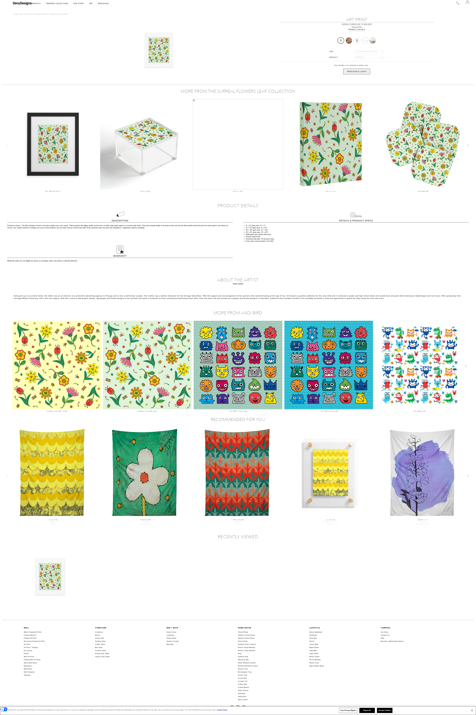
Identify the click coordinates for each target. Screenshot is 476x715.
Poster (26, 653)
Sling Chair (99, 638)
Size (331, 51)
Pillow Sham (171, 638)
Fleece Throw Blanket (246, 647)
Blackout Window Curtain (248, 666)
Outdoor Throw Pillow (246, 635)
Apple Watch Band (316, 666)
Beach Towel (314, 657)
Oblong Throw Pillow (246, 638)
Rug (239, 653)
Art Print (27, 644)
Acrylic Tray (242, 675)
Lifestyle (314, 628)
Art (91, 3)
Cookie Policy (222, 710)
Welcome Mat (243, 660)
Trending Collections (57, 3)
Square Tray (243, 669)
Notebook (313, 635)
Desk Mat (313, 638)
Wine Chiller (243, 700)
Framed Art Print (30, 638)
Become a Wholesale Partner (392, 641)
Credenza (99, 632)
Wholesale (103, 3)
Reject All (367, 710)
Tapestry (27, 675)
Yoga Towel (313, 653)
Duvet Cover (171, 632)
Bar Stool (99, 647)
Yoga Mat (313, 650)
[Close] (472, 710)
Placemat (241, 693)
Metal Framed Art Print (32, 632)
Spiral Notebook (315, 632)
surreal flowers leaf (351, 24)
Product (333, 57)
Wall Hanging (29, 672)
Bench (97, 635)
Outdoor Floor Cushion (247, 644)
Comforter (170, 635)
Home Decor (244, 628)
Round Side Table (102, 653)
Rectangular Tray (245, 672)
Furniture (100, 628)
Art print (28, 14)
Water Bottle (314, 647)
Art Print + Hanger (31, 647)
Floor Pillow (242, 641)
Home (16, 14)
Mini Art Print (29, 657)
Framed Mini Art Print (32, 660)
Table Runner (243, 690)
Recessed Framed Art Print (34, 641)
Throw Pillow (243, 632)
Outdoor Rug (243, 657)
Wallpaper (28, 666)
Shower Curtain (173, 641)
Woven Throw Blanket (246, 650)
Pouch (311, 641)
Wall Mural (28, 669)
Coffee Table (100, 644)
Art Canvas (28, 650)
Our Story (78, 3)
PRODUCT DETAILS (356, 29)
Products (36, 3)
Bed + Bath (172, 628)
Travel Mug (313, 644)
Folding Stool (100, 641)
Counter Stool (100, 650)
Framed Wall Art (30, 635)
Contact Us (385, 635)
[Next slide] (468, 145)
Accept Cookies (385, 710)
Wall (21, 14)
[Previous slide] (8, 145)
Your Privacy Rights (348, 710)
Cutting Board (243, 687)
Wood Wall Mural (30, 663)
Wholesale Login (356, 71)
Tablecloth (242, 696)
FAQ (382, 638)
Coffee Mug (242, 684)
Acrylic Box (242, 678)
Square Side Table (102, 657)
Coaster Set (242, 681)
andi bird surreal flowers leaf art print (50, 14)
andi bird (368, 24)
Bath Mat (170, 644)
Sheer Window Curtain (247, 663)
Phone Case (314, 663)
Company (385, 628)
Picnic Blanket (315, 660)
